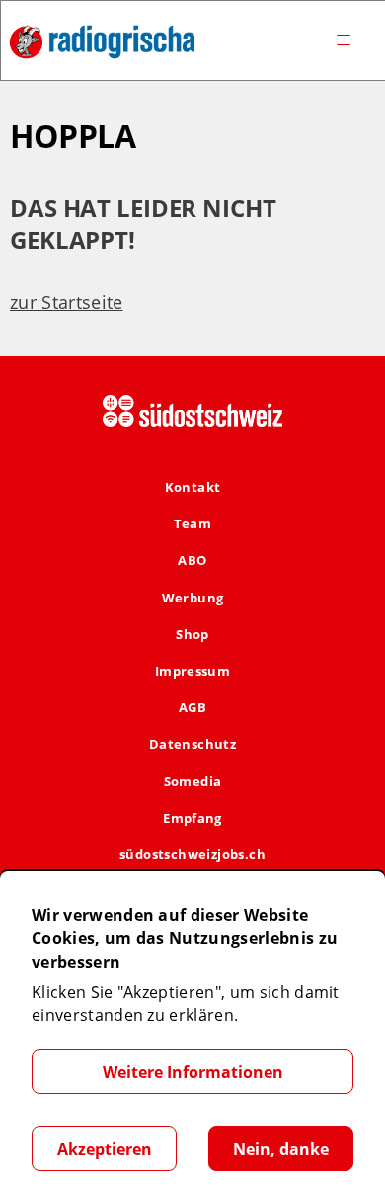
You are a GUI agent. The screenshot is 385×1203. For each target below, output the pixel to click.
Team (193, 523)
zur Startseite (66, 302)
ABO (192, 560)
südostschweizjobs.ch (192, 854)
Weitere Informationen (193, 1072)
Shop (192, 634)
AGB (192, 707)
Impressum (193, 671)
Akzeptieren (104, 1149)
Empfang (192, 818)
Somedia (193, 781)
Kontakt (193, 487)
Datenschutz (192, 744)
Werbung (193, 597)
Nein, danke (281, 1149)
